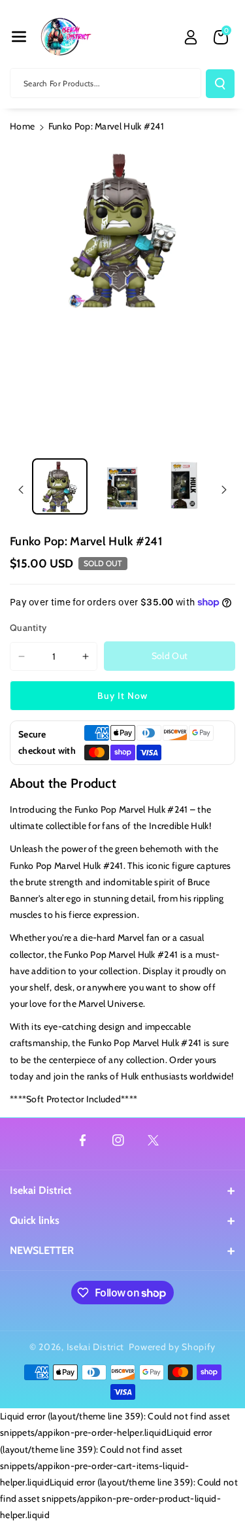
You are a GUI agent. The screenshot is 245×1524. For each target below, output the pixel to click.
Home (22, 126)
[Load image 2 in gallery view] (122, 486)
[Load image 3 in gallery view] (184, 486)
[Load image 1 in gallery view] (60, 486)
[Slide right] (224, 490)
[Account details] (190, 37)
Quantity (28, 628)
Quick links (34, 1220)
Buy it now (122, 696)
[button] (19, 36)
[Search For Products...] (220, 83)
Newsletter (42, 1250)
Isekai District (41, 1190)
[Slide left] (21, 490)
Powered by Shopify (172, 1347)
